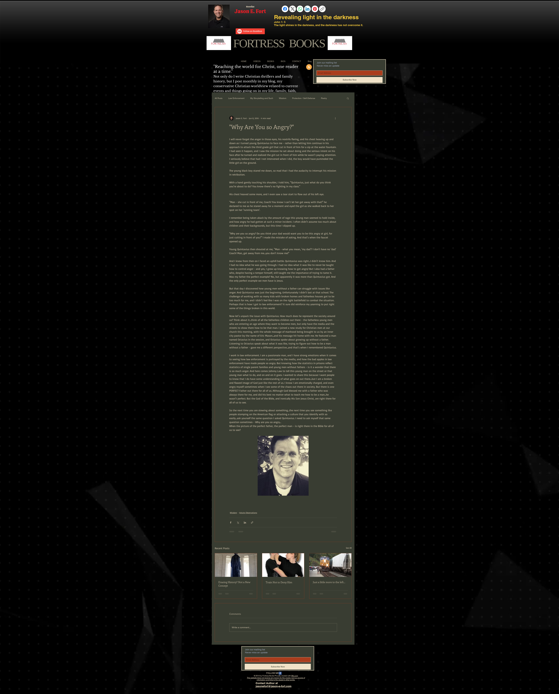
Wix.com (294, 678)
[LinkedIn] (307, 9)
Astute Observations (248, 512)
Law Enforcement (236, 98)
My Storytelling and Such (261, 98)
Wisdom (282, 98)
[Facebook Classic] (280, 675)
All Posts (218, 98)
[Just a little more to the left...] (330, 565)
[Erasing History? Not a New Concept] (236, 565)
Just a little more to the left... (329, 582)
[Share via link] (252, 522)
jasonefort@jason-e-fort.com (273, 688)
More (335, 98)
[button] (347, 98)
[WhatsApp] (300, 9)
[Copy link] (322, 9)
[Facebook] (285, 9)
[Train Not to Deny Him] (283, 565)
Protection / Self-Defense (303, 98)
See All (349, 548)
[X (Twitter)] (292, 9)
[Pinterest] (315, 9)
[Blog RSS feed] (309, 67)
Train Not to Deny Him (279, 582)
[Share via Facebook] (230, 522)
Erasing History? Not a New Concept (234, 583)
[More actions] (335, 118)
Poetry (324, 98)
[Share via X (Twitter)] (237, 522)
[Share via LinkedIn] (245, 522)
